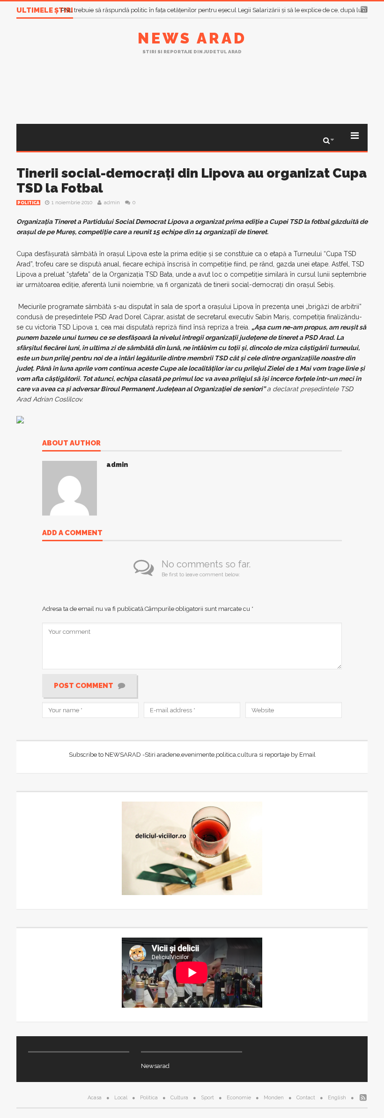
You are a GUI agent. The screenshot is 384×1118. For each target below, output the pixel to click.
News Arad (192, 38)
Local (120, 1098)
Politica (28, 203)
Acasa (95, 1098)
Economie (239, 1098)
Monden (274, 1098)
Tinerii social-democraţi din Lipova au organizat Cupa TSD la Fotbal (191, 180)
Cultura (179, 1098)
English (337, 1098)
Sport (207, 1098)
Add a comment (72, 533)
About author (71, 443)
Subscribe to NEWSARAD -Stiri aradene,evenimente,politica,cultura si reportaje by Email (192, 754)
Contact (305, 1098)
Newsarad (155, 1065)
